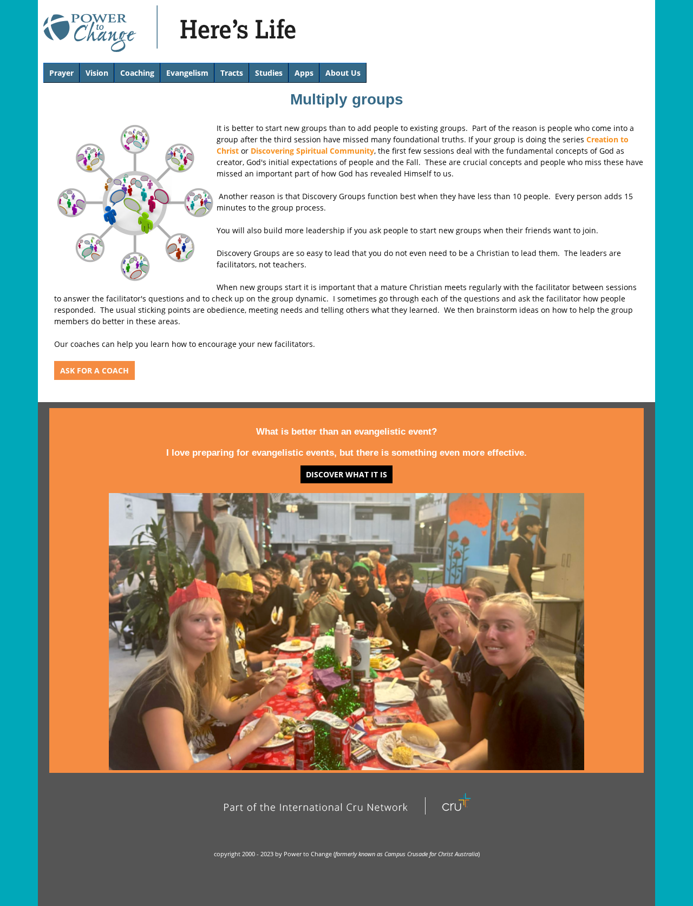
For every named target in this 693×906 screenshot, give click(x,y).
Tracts (231, 73)
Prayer (61, 73)
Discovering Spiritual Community (312, 151)
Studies (269, 73)
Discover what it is (346, 474)
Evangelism (187, 73)
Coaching (137, 73)
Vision (97, 73)
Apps (304, 73)
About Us (343, 73)
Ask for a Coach (94, 370)
